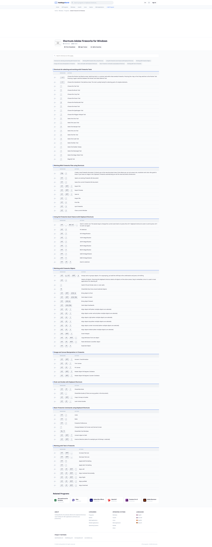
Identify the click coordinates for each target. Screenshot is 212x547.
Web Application (117, 523)
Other (114, 528)
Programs (91, 515)
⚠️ (57, 77)
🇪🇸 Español (139, 520)
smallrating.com (69, 538)
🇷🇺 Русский (139, 517)
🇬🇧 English (138, 515)
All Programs (65, 7)
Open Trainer (83, 47)
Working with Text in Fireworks (134, 63)
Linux (85, 7)
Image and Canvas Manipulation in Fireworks (64, 63)
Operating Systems (93, 525)
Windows (73, 7)
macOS (79, 7)
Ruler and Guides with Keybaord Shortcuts (87, 63)
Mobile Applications (94, 523)
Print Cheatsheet (70, 47)
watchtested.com (59, 538)
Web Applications (99, 7)
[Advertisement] (106, 24)
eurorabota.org (88, 538)
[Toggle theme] (148, 2)
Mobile (114, 525)
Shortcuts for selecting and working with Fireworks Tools (67, 60)
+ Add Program (110, 7)
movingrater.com (78, 538)
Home (57, 7)
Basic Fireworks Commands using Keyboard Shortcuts (112, 63)
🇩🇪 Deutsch (139, 523)
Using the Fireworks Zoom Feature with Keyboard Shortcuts (119, 60)
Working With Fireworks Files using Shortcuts (93, 60)
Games (91, 7)
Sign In (154, 2)
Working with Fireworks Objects (143, 60)
